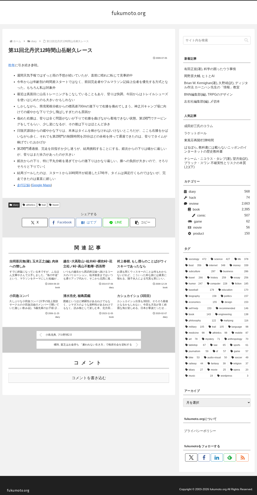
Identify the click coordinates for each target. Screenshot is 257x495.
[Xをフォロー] (191, 457)
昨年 (11, 65)
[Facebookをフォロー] (204, 457)
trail (44, 205)
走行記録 (23, 185)
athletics (30, 205)
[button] (143, 222)
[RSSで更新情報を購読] (242, 457)
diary (15, 205)
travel (56, 205)
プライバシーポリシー (200, 431)
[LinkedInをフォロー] (217, 457)
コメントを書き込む (89, 378)
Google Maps (41, 185)
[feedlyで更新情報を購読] (230, 457)
